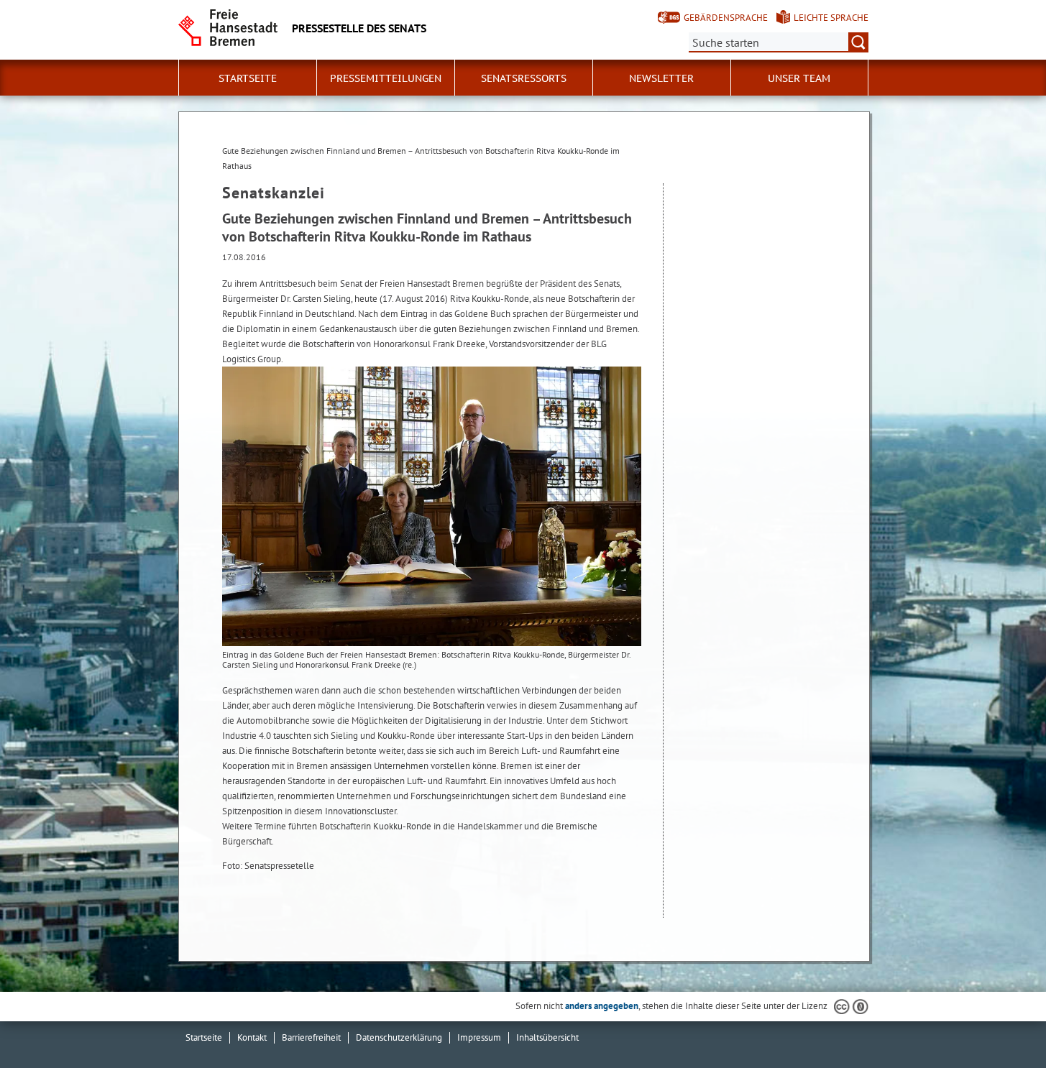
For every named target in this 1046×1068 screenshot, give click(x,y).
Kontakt (252, 1037)
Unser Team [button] (799, 78)
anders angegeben (601, 1006)
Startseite (248, 78)
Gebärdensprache (726, 17)
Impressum (479, 1037)
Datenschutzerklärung (399, 1037)
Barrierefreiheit (311, 1037)
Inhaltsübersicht (547, 1037)
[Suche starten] (858, 42)
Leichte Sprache (831, 17)
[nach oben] (1001, 1023)
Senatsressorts (523, 78)
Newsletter (661, 78)
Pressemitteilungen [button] (385, 78)
